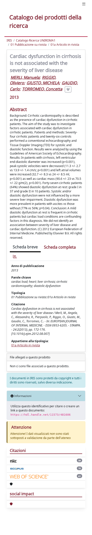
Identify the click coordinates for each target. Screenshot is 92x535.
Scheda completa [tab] (60, 247)
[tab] (15, 256)
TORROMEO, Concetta (42, 89)
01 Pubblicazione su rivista (29, 44)
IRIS (9, 40)
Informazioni (22, 396)
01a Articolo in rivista (65, 44)
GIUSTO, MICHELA (42, 82)
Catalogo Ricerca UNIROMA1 (35, 40)
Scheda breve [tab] (25, 247)
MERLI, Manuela (25, 77)
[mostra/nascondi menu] (83, 4)
